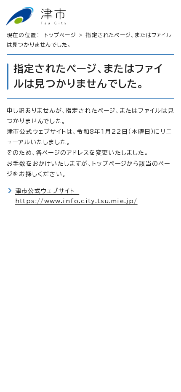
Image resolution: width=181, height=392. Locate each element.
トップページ (60, 35)
